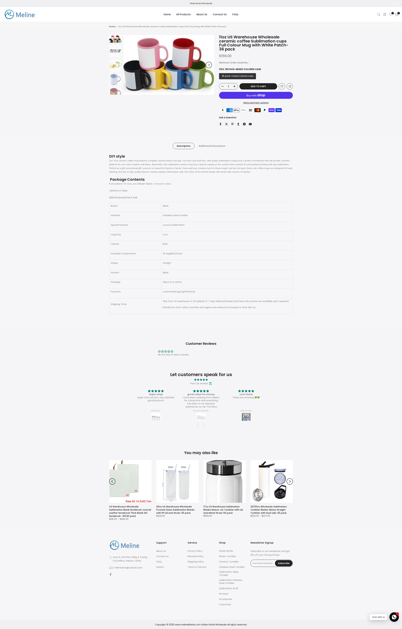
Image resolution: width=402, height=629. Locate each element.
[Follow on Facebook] (110, 575)
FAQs (235, 14)
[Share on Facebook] (220, 124)
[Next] (209, 65)
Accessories (225, 599)
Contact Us (220, 14)
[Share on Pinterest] (232, 124)
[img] (201, 380)
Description (183, 145)
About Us (201, 14)
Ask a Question (227, 117)
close (6, 4)
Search (160, 567)
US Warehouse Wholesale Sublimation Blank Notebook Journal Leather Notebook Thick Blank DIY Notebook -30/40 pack (130, 511)
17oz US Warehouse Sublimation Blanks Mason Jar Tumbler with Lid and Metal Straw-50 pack (223, 509)
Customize (225, 604)
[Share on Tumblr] (238, 124)
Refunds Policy (196, 556)
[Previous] (129, 65)
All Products (183, 14)
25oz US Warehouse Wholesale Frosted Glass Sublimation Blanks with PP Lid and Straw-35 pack (175, 509)
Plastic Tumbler (227, 556)
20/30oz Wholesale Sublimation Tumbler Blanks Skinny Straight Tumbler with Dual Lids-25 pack (268, 509)
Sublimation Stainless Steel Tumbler (230, 582)
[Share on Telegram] (244, 124)
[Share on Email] (250, 124)
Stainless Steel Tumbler (232, 567)
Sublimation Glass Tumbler (229, 573)
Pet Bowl (223, 593)
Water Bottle (226, 551)
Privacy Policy (195, 551)
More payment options (256, 102)
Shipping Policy (196, 561)
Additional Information (212, 145)
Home (167, 14)
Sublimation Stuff (228, 588)
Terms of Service (197, 567)
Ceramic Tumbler (229, 561)
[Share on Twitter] (226, 124)
